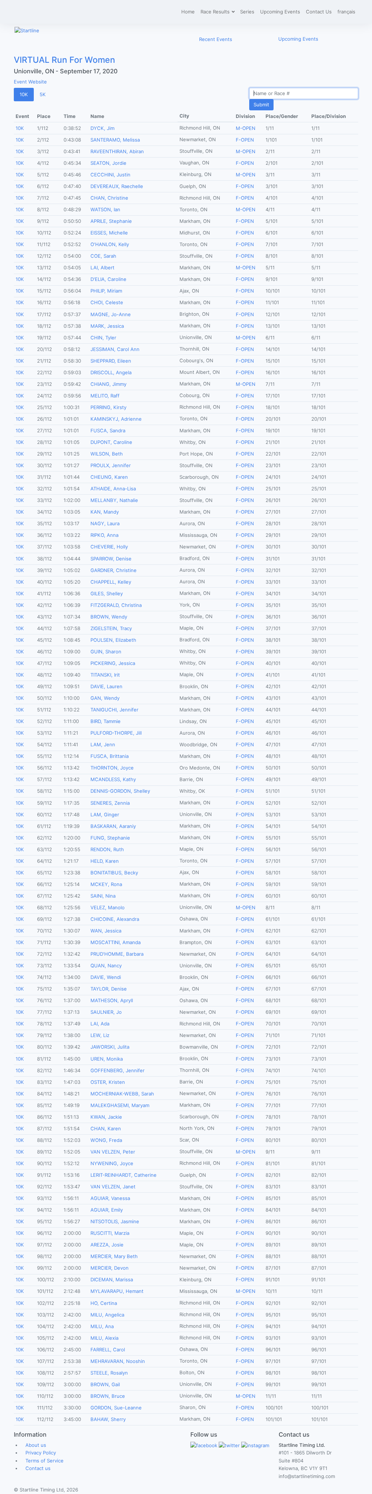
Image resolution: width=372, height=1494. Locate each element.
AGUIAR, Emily (106, 1210)
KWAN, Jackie (106, 1117)
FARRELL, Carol (107, 1349)
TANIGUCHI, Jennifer (114, 710)
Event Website (30, 82)
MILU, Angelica (107, 1315)
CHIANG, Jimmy (108, 384)
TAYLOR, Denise (108, 989)
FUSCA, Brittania (109, 756)
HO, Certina (103, 1303)
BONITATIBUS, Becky (114, 872)
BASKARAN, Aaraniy (113, 826)
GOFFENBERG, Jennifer (117, 1070)
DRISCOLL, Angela (111, 372)
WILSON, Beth (106, 454)
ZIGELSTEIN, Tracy (111, 628)
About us (35, 1445)
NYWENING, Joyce (111, 1163)
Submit (261, 104)
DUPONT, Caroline (111, 442)
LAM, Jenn (102, 744)
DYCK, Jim (102, 128)
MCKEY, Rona (106, 884)
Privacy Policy (40, 1453)
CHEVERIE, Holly (109, 547)
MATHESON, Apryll (111, 1000)
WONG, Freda (106, 1140)
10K (24, 94)
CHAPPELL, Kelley (110, 582)
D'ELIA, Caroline (108, 279)
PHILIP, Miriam (106, 291)
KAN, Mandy (104, 512)
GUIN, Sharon (105, 651)
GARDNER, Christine (113, 570)
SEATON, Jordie (108, 163)
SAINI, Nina (103, 896)
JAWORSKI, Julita (109, 1047)
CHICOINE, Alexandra (114, 919)
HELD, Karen (104, 861)
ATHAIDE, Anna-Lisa (113, 488)
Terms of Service (44, 1461)
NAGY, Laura (105, 523)
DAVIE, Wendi (105, 977)
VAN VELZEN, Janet (113, 1186)
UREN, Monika (106, 1059)
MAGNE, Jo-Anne (110, 314)
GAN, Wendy (105, 698)
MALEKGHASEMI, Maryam (119, 1105)
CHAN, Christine (109, 198)
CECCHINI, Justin (110, 174)
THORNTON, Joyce (112, 768)
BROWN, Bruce (107, 1396)
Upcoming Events (280, 12)
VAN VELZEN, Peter (112, 1152)
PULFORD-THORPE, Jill (116, 733)
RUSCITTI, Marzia (109, 1233)
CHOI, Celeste (106, 302)
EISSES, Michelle (109, 233)
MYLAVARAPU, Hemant (116, 1291)
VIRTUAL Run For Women (64, 60)
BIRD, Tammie (105, 721)
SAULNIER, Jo (106, 1012)
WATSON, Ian (105, 209)
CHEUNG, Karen (109, 477)
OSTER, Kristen (107, 1082)
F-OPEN (245, 140)
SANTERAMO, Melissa (115, 140)
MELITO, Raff (105, 396)
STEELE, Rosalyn (109, 1373)
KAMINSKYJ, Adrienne (116, 419)
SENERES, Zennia (110, 803)
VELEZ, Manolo (107, 907)
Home (188, 12)
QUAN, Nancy (106, 965)
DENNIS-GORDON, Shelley (120, 791)
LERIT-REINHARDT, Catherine (123, 1175)
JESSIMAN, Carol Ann (115, 349)
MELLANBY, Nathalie (114, 500)
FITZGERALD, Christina (116, 605)
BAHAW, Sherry (108, 1419)
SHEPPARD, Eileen (110, 361)
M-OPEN (245, 128)
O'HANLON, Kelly (109, 244)
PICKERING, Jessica (112, 663)
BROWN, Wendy (108, 617)
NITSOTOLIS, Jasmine (114, 1221)
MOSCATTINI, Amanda (115, 942)
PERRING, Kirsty (108, 407)
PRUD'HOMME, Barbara (116, 954)
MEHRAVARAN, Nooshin (117, 1361)
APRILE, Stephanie (111, 221)
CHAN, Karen (105, 1128)
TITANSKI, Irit (105, 675)
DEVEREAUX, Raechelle (116, 186)
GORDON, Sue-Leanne (116, 1408)
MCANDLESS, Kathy (113, 779)
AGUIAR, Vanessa (110, 1198)
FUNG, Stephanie (110, 838)
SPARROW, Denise (111, 559)
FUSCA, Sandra (107, 430)
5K (43, 94)
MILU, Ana (102, 1326)
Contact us (37, 1468)
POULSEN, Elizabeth (113, 640)
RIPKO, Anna (104, 535)
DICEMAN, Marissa (111, 1279)
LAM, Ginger (104, 814)
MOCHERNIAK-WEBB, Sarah (122, 1094)
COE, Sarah (103, 256)
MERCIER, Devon (109, 1268)
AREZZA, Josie (107, 1245)
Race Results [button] (216, 12)
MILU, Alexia (104, 1338)
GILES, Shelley (106, 593)
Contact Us (319, 12)
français (346, 12)
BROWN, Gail (105, 1384)
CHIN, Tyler (103, 337)
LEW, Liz (99, 1035)
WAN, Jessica (105, 931)
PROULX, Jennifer (110, 465)
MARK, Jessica (107, 326)
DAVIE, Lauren (106, 686)
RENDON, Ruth (107, 849)
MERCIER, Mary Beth (114, 1256)
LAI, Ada (99, 1023)
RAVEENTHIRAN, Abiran (117, 151)
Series (247, 12)
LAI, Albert (102, 267)
